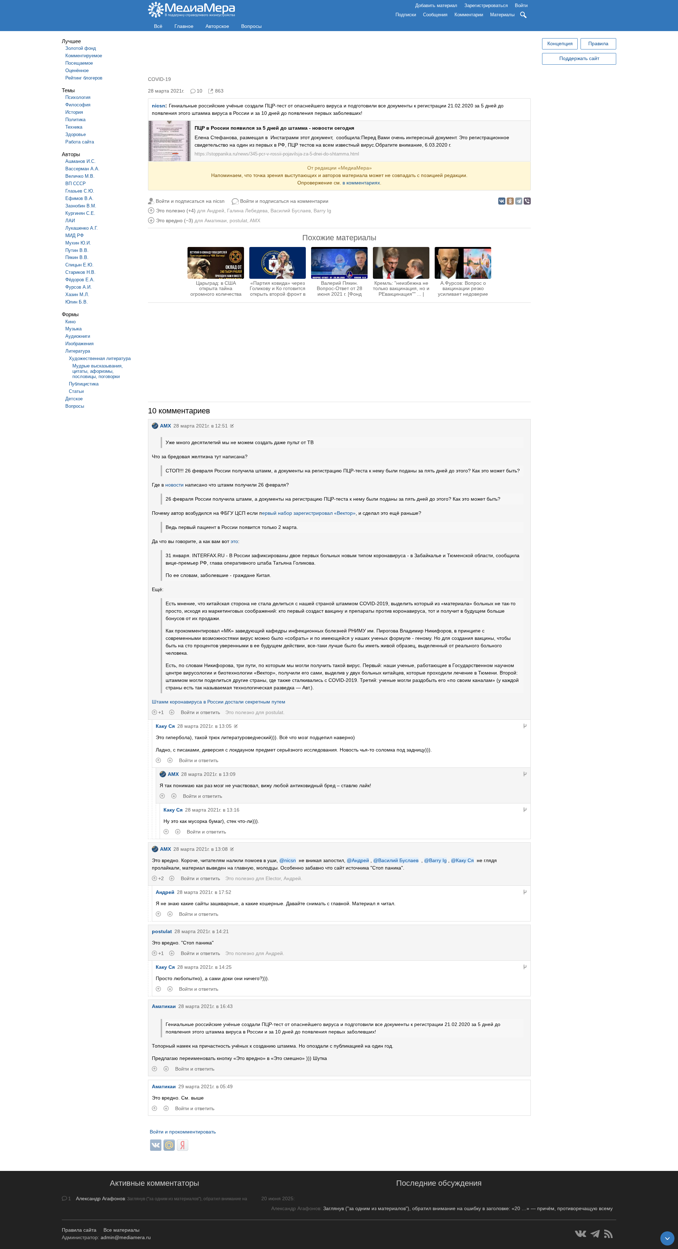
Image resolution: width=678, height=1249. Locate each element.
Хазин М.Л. (77, 294)
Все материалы (121, 1230)
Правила (598, 43)
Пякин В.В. (77, 257)
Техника (73, 127)
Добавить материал (436, 5)
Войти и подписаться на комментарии (284, 201)
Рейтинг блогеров (83, 78)
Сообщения (435, 14)
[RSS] (608, 1233)
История (74, 112)
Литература (77, 351)
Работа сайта (79, 142)
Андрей (215, 210)
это (234, 541)
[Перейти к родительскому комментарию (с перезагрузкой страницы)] (525, 726)
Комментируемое (83, 55)
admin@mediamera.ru (126, 1237)
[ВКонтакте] (501, 201)
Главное (184, 26)
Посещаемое (79, 63)
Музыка (73, 328)
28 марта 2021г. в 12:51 (200, 426)
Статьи (76, 391)
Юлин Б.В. (76, 302)
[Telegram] (518, 201)
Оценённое (77, 70)
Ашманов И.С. (80, 161)
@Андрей (358, 860)
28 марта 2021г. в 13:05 (204, 726)
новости (174, 485)
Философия (77, 104)
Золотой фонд (80, 48)
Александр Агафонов (100, 1198)
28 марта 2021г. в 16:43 (205, 1006)
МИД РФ (74, 235)
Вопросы (251, 26)
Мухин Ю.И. (78, 243)
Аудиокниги (77, 336)
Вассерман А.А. (82, 168)
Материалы (502, 14)
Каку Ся (165, 726)
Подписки (406, 14)
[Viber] (527, 201)
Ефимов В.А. (79, 198)
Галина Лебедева (247, 210)
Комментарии (468, 14)
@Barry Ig (435, 860)
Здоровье (75, 134)
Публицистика (84, 384)
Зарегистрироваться (486, 5)
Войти (521, 5)
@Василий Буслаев (395, 860)
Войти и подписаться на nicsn (190, 201)
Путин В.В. (77, 250)
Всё (158, 26)
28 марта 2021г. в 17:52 (204, 892)
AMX (255, 220)
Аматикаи (215, 220)
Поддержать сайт (579, 58)
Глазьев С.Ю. (79, 191)
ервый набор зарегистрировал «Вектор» (309, 513)
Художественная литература (100, 358)
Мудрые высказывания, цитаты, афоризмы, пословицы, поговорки (97, 371)
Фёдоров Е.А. (80, 279)
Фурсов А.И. (78, 287)
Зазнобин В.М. (80, 205)
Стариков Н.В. (80, 272)
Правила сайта (79, 1230)
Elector (273, 878)
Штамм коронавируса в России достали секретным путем (218, 702)
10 (199, 91)
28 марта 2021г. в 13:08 (200, 849)
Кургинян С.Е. (80, 213)
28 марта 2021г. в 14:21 (201, 931)
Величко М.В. (80, 176)
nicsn (158, 105)
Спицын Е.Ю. (79, 264)
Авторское (217, 26)
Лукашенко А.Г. (81, 228)
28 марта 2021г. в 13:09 (208, 774)
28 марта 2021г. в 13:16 (212, 810)
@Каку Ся (462, 860)
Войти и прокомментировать (183, 1132)
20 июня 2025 (277, 1198)
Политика (75, 119)
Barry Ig (322, 210)
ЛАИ (70, 220)
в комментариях (361, 182)
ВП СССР (75, 183)
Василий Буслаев (290, 210)
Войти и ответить (200, 712)
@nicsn (287, 860)
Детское (74, 398)
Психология (77, 97)
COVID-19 (159, 79)
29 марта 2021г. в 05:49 (205, 1086)
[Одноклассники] (510, 201)
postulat (238, 220)
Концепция (560, 43)
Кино (70, 321)
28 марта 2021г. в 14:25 (204, 967)
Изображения (79, 343)
